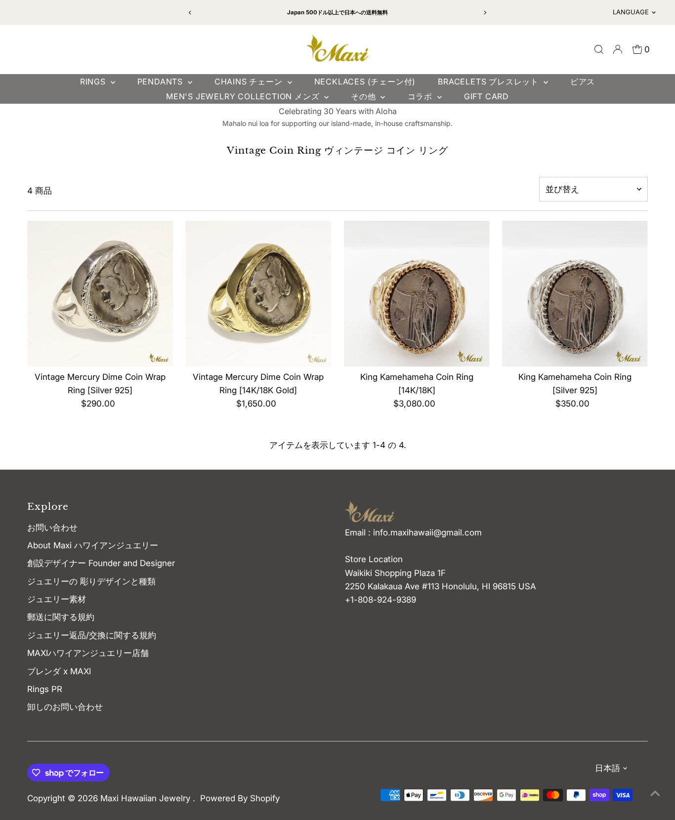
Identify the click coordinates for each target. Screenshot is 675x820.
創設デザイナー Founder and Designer (101, 563)
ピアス (582, 81)
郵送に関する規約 (60, 617)
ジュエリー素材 (56, 599)
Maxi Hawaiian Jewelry (146, 798)
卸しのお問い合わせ (65, 707)
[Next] (484, 12)
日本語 (607, 768)
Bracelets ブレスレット (489, 81)
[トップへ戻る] (655, 793)
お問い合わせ (52, 528)
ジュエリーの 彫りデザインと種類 (95, 581)
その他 (364, 96)
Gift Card (486, 96)
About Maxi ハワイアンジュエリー (92, 545)
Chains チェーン (249, 81)
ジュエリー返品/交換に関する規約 (91, 635)
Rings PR (44, 689)
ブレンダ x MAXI (59, 671)
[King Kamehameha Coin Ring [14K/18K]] (417, 294)
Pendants (161, 81)
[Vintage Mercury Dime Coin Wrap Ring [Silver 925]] (100, 294)
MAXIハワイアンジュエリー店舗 (88, 653)
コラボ (421, 96)
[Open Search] (598, 49)
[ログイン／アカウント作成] (617, 49)
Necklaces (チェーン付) (365, 81)
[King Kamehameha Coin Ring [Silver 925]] (575, 294)
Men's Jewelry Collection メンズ (244, 96)
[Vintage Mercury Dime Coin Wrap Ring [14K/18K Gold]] (258, 294)
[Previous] (190, 12)
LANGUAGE (631, 12)
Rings (94, 81)
